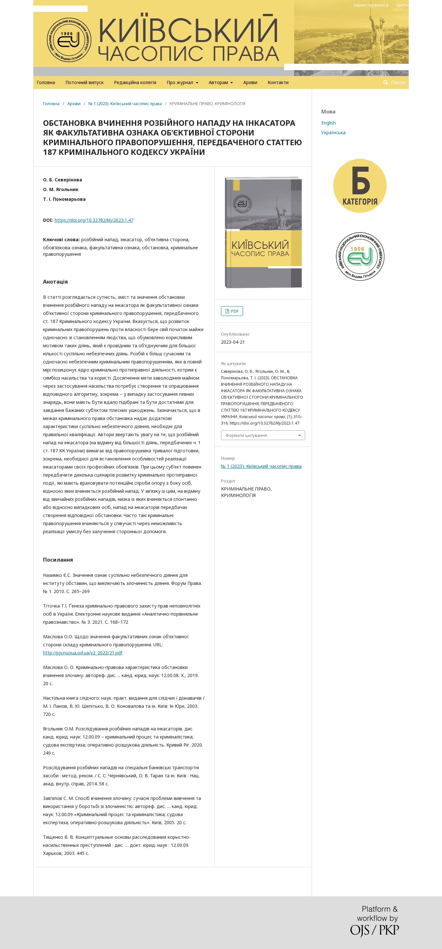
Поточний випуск (84, 82)
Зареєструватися (371, 5)
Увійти (402, 5)
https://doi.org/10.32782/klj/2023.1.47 (94, 220)
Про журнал (180, 82)
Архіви (250, 82)
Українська (333, 132)
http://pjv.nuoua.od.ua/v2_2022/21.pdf (82, 653)
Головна (46, 82)
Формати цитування (246, 435)
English (328, 123)
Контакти (278, 82)
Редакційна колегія (135, 82)
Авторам (219, 82)
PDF (234, 311)
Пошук (397, 82)
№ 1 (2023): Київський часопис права (125, 103)
